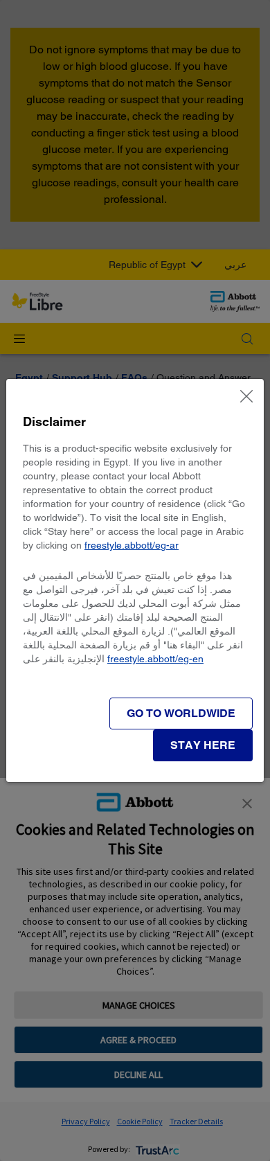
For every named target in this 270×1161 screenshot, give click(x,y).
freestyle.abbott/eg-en (155, 658)
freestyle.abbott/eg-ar (131, 545)
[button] (203, 745)
